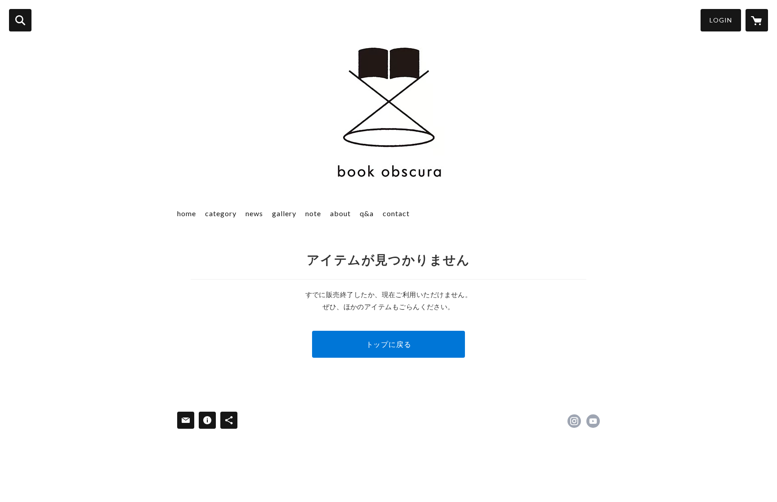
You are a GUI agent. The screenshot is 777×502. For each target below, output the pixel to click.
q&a (367, 213)
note (313, 213)
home (186, 213)
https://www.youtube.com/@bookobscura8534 (593, 421)
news (254, 213)
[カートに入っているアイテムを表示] (757, 20)
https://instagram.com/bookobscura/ (574, 421)
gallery (284, 213)
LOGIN (721, 20)
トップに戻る (388, 344)
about (340, 213)
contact (396, 213)
